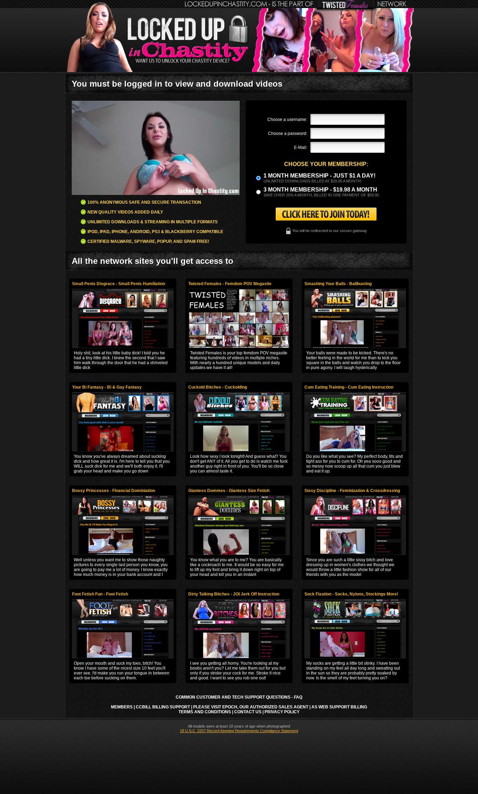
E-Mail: (300, 147)
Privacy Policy (282, 711)
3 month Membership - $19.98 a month (320, 190)
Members (122, 707)
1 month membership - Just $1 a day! (319, 176)
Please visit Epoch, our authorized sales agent (250, 707)
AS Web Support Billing (339, 707)
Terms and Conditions (204, 711)
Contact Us (247, 711)
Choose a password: (287, 133)
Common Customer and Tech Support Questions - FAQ (239, 697)
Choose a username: (287, 119)
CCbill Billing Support (163, 707)
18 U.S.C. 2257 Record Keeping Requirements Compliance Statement (239, 731)
